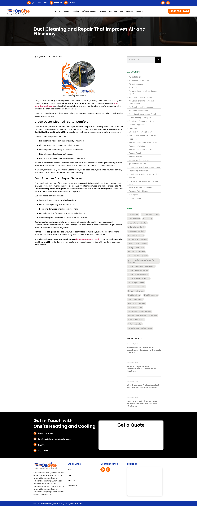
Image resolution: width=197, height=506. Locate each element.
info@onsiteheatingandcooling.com (54, 439)
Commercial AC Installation (137, 239)
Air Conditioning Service (136, 227)
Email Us (58, 2)
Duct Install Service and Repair (142, 121)
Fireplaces (133, 139)
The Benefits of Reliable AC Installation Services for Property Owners (144, 350)
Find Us (72, 2)
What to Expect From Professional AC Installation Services (141, 369)
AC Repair (133, 87)
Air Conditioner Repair (138, 110)
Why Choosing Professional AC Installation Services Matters (143, 386)
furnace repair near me (136, 283)
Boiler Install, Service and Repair (142, 114)
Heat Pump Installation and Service (144, 174)
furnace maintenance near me (139, 278)
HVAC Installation (134, 295)
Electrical (133, 128)
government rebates (137, 163)
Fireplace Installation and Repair (142, 135)
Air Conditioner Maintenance (141, 107)
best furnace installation (136, 231)
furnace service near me (139, 160)
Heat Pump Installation (138, 171)
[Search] (158, 60)
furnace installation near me (138, 270)
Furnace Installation (137, 146)
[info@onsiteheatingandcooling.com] (35, 438)
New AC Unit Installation (136, 303)
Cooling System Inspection (137, 243)
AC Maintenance (136, 84)
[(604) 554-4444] (29, 3)
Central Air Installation (136, 235)
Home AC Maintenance (136, 291)
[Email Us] (51, 3)
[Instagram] (168, 3)
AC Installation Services (139, 80)
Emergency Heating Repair (140, 132)
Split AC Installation (135, 324)
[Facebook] (163, 3)
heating (132, 178)
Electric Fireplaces (137, 125)
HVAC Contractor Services (140, 187)
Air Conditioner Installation (140, 97)
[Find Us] (66, 3)
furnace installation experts (138, 256)
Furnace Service (135, 156)
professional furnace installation (139, 312)
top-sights (133, 194)
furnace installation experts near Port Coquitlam (141, 261)
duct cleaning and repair (87, 239)
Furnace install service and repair (143, 142)
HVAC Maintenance (151, 295)
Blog (121, 11)
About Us (129, 11)
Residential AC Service (136, 320)
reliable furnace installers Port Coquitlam (143, 316)
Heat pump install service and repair (144, 167)
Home (57, 11)
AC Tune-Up (147, 219)
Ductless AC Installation (136, 252)
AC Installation (135, 77)
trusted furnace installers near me (140, 328)
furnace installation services (138, 274)
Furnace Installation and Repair (142, 149)
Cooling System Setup (136, 248)
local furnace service (135, 299)
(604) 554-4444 (39, 2)
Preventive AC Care (135, 307)
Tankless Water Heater (138, 191)
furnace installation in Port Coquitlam (141, 266)
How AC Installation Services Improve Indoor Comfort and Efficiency (142, 404)
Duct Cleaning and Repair (140, 118)
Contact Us (72, 485)
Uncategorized (135, 198)
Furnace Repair (135, 153)
